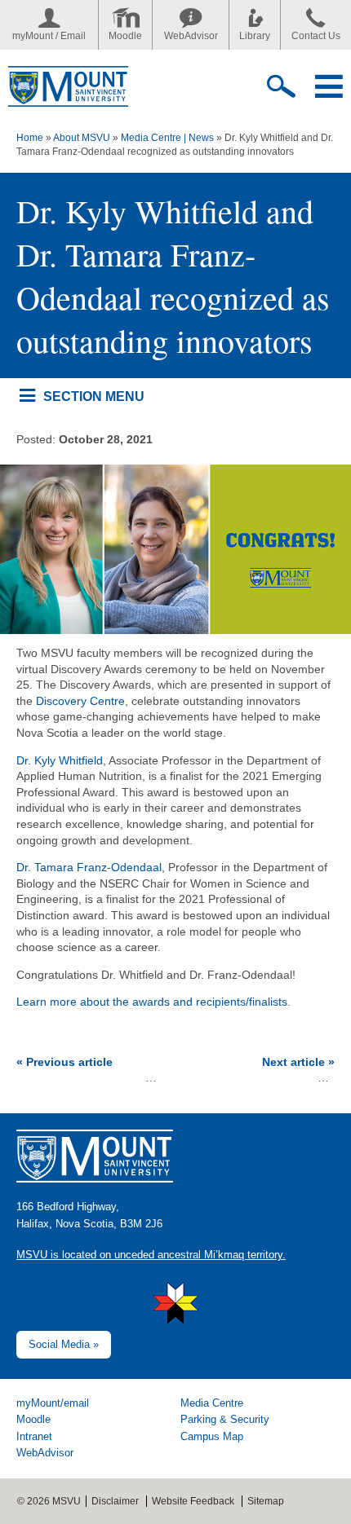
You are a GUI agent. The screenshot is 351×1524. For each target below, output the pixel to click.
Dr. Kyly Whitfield (59, 760)
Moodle (125, 36)
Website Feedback (193, 1501)
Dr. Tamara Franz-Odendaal (89, 867)
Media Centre (211, 1403)
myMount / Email (49, 36)
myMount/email (52, 1403)
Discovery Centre (80, 700)
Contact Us (315, 36)
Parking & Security (224, 1419)
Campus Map (211, 1436)
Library (254, 36)
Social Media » (64, 1344)
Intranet (34, 1436)
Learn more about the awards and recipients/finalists (151, 1001)
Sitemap (265, 1501)
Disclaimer (115, 1501)
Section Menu (93, 396)
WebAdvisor (191, 36)
